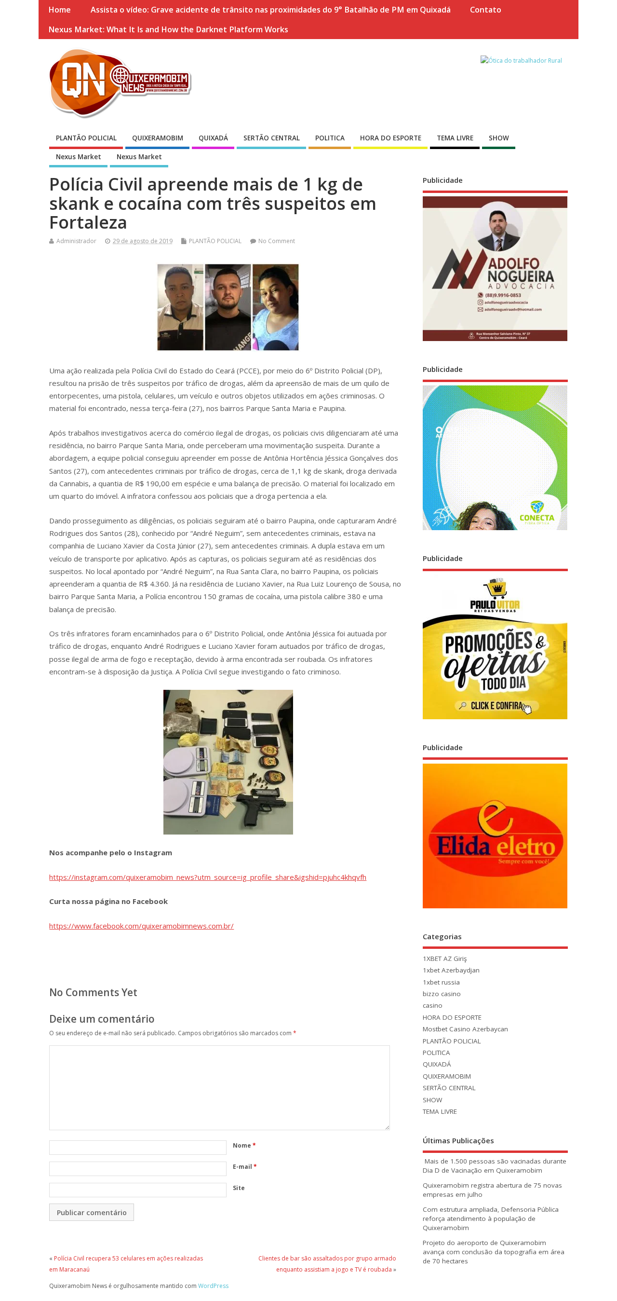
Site (239, 1188)
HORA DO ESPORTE (390, 138)
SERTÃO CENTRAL (271, 138)
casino (433, 1005)
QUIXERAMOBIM (157, 138)
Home (59, 9)
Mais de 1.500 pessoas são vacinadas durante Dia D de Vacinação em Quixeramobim (494, 1166)
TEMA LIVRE (455, 138)
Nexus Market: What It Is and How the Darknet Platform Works (168, 29)
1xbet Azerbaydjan (451, 970)
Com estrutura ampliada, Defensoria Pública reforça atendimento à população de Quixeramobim (491, 1218)
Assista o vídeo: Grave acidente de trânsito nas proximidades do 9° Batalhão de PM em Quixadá (271, 9)
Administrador (76, 241)
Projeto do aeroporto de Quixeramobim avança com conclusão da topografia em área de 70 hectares (493, 1251)
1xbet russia (441, 982)
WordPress (213, 1286)
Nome (244, 1145)
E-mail (245, 1167)
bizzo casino (442, 993)
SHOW (499, 138)
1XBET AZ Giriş (445, 958)
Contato (485, 9)
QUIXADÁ (213, 138)
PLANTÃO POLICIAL (86, 138)
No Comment (276, 241)
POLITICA (330, 138)
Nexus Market (78, 156)
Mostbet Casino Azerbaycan (465, 1029)
